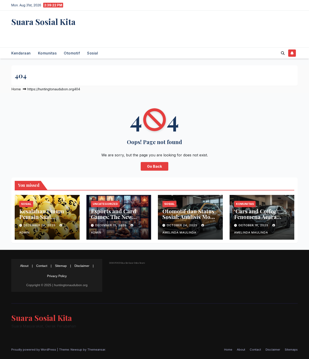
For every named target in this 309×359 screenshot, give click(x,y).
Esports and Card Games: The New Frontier (113, 216)
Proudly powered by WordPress (34, 349)
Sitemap (61, 266)
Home (16, 89)
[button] (283, 53)
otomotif (72, 53)
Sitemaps (291, 349)
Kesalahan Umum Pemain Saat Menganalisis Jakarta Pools (46, 219)
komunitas (47, 53)
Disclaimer (81, 266)
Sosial (92, 53)
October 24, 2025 (182, 225)
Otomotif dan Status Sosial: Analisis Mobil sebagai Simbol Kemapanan (189, 219)
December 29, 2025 (40, 225)
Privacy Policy (57, 276)
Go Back (154, 166)
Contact (41, 266)
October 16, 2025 (253, 225)
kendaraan (21, 53)
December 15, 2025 (111, 225)
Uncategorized (105, 204)
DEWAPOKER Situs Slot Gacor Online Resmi (127, 263)
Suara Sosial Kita (43, 21)
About (24, 266)
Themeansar (96, 349)
